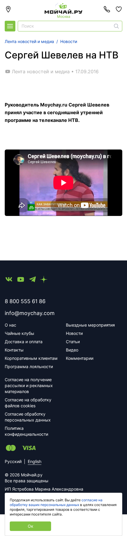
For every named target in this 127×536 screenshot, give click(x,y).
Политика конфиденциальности (26, 431)
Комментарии (79, 358)
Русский (13, 461)
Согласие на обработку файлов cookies (28, 402)
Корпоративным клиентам (31, 358)
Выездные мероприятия (90, 324)
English (34, 461)
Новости (74, 333)
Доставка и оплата (24, 341)
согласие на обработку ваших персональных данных (56, 502)
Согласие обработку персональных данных (28, 416)
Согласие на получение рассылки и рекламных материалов (29, 385)
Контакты (14, 349)
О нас (10, 324)
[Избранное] (118, 9)
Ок (30, 526)
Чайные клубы (19, 333)
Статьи (73, 341)
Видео (72, 349)
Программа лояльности (29, 366)
